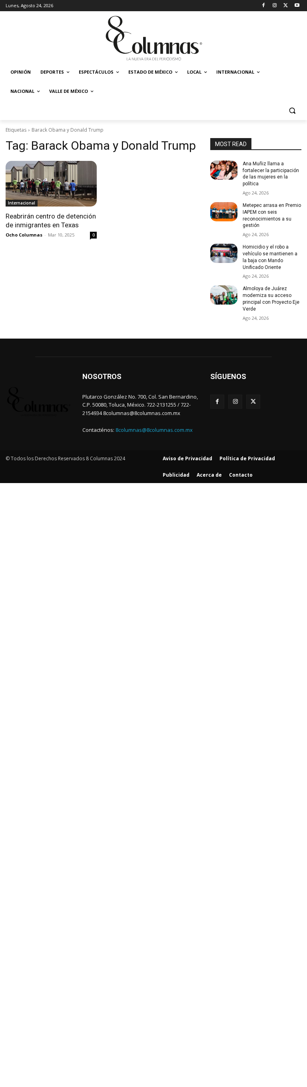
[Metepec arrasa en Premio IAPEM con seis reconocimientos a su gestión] (223, 211)
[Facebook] (263, 5)
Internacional (21, 203)
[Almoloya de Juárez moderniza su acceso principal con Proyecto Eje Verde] (223, 295)
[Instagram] (274, 5)
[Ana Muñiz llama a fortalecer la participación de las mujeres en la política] (223, 170)
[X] (285, 5)
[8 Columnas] (153, 38)
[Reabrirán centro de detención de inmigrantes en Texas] (51, 184)
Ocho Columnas (24, 235)
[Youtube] (296, 5)
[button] (292, 110)
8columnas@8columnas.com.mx (154, 429)
